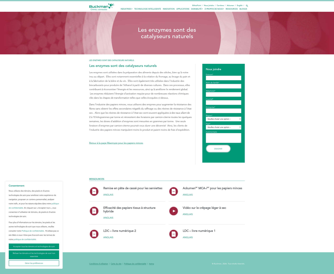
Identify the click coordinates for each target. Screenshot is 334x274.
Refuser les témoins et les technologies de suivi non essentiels (34, 255)
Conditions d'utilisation (98, 264)
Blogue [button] (243, 9)
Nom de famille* (212, 82)
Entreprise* (210, 107)
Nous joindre (209, 5)
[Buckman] (101, 7)
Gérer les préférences (34, 263)
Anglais (108, 194)
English (239, 5)
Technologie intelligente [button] (147, 9)
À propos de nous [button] (214, 9)
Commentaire (211, 132)
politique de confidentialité (25, 239)
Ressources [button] (232, 9)
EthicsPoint (196, 5)
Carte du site (116, 264)
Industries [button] (126, 9)
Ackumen (230, 5)
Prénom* (209, 74)
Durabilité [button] (196, 9)
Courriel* (209, 99)
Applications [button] (182, 9)
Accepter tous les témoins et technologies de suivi (34, 246)
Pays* (208, 123)
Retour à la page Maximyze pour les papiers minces (116, 143)
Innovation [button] (169, 9)
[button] (247, 5)
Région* (209, 115)
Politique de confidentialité (33, 231)
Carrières (220, 5)
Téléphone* (210, 91)
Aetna (151, 264)
